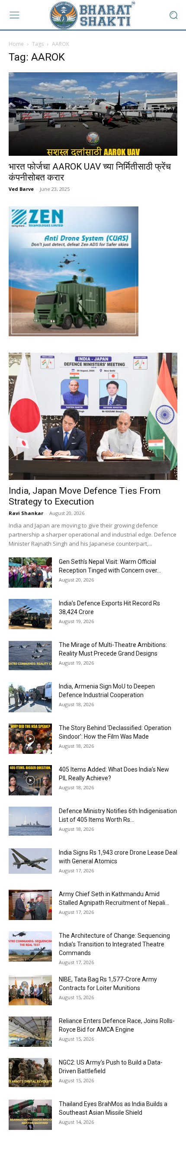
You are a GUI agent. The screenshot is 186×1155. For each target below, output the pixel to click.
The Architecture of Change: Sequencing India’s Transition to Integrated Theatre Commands (114, 944)
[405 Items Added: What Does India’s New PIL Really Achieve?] (30, 780)
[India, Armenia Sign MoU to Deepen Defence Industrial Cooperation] (30, 697)
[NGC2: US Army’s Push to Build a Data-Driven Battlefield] (30, 1073)
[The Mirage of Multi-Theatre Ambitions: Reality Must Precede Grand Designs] (30, 655)
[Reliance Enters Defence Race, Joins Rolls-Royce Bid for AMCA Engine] (30, 1032)
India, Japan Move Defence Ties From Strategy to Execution (84, 496)
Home (16, 44)
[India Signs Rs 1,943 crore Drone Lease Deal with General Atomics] (30, 860)
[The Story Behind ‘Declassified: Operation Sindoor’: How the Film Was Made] (30, 739)
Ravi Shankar (26, 513)
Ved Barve (21, 189)
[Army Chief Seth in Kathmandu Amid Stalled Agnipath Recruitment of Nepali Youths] (30, 905)
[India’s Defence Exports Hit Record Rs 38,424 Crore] (30, 614)
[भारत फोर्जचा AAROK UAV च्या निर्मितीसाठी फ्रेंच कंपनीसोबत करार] (93, 114)
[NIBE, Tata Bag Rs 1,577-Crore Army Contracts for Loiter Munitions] (30, 990)
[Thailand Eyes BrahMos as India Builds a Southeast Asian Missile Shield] (30, 1115)
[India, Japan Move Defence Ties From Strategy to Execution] (93, 416)
